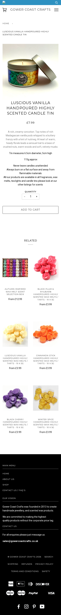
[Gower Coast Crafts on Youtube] (42, 607)
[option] (30, 72)
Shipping (13, 564)
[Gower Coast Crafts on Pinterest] (34, 607)
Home (6, 23)
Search (48, 557)
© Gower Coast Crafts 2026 (24, 557)
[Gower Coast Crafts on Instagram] (26, 607)
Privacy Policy (44, 564)
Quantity (30, 191)
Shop (6, 485)
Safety (46, 571)
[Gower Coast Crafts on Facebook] (18, 607)
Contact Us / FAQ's (14, 490)
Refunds (27, 564)
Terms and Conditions (25, 571)
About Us (8, 479)
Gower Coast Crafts (30, 9)
